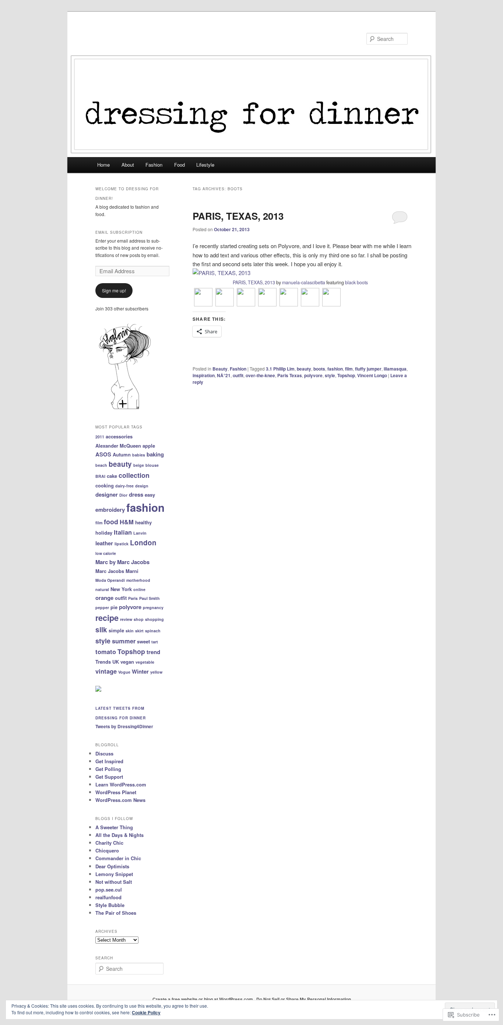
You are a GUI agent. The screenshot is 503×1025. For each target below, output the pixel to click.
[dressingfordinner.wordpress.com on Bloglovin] (124, 408)
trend (153, 652)
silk (101, 630)
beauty (304, 368)
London (143, 543)
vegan (127, 661)
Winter (140, 671)
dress (136, 494)
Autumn (122, 454)
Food (179, 164)
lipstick (122, 543)
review (126, 619)
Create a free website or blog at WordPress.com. (203, 999)
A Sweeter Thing (114, 827)
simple (116, 630)
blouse (152, 465)
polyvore (313, 375)
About (128, 164)
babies (138, 455)
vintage (106, 671)
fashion (335, 368)
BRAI (100, 476)
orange (104, 598)
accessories (119, 436)
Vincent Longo (372, 375)
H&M (127, 521)
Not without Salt (113, 881)
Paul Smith (149, 598)
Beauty (220, 368)
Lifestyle (205, 164)
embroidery (110, 509)
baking (155, 454)
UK (115, 661)
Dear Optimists (112, 866)
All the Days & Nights (119, 834)
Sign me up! (114, 290)
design (141, 486)
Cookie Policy (146, 1012)
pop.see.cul (108, 889)
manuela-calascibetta (303, 282)
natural (102, 589)
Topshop (346, 375)
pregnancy (153, 607)
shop (139, 619)
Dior (123, 495)
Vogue (124, 672)
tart (154, 641)
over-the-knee (260, 375)
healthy (143, 522)
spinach (153, 630)
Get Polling (108, 768)
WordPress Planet (115, 792)
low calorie (105, 553)
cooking (104, 485)
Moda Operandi (110, 580)
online (139, 589)
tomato (105, 651)
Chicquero (107, 850)
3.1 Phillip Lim (280, 368)
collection (134, 475)
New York (121, 589)
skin (130, 630)
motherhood (138, 580)
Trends (103, 661)
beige (138, 465)
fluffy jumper (368, 368)
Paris (133, 598)
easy (150, 494)
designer (106, 494)
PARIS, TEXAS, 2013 (238, 216)
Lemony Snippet (114, 874)
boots (319, 368)
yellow (156, 672)
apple (149, 445)
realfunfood (108, 897)
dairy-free (124, 486)
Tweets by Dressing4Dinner (124, 726)
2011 (99, 436)
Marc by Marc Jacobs (122, 562)
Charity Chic (109, 842)
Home (103, 164)
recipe (107, 617)
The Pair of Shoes (115, 912)
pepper (102, 607)
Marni (132, 570)
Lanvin (140, 533)
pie (113, 607)
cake (112, 475)
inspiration (204, 375)
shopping (154, 619)
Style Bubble (109, 904)
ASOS (103, 454)
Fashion (153, 164)
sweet (143, 641)
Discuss (104, 753)
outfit (238, 375)
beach (101, 465)
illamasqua (395, 368)
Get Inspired (109, 761)
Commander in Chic (118, 858)
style (330, 375)
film (349, 368)
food (111, 522)
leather (104, 543)
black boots (356, 282)
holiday (103, 532)
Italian (123, 532)
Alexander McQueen (118, 445)
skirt (139, 630)
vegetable (145, 662)
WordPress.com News (120, 799)
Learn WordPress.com (120, 784)
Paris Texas (289, 375)
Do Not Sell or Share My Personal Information (303, 999)
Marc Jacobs (109, 570)
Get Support (109, 776)
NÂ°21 (224, 375)
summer (124, 640)
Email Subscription (119, 232)
